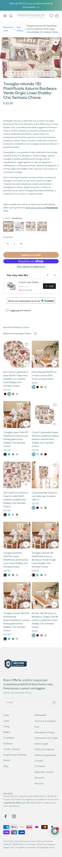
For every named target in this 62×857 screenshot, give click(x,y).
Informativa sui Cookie (46, 737)
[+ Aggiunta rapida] (26, 363)
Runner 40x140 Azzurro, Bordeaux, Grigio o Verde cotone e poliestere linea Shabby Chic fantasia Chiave (45, 620)
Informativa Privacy (44, 732)
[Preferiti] (51, 15)
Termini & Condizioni (45, 721)
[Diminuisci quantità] (7, 243)
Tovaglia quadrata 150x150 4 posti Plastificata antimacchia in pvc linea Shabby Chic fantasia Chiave (15, 559)
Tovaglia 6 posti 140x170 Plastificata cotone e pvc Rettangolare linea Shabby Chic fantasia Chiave (16, 439)
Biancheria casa (8, 29)
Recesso (38, 783)
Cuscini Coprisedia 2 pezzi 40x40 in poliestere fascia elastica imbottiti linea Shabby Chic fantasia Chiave (45, 439)
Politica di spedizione (45, 755)
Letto (6, 720)
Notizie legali (41, 743)
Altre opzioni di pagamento (31, 266)
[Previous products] (47, 275)
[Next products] (55, 275)
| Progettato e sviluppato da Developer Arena (35, 847)
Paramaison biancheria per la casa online (21, 841)
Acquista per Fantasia (14, 754)
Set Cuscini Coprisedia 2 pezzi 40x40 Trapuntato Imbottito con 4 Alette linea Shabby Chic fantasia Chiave (15, 378)
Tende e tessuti (11, 749)
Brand (6, 760)
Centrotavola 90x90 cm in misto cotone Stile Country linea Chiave (44, 375)
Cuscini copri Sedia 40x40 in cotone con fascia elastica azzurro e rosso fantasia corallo (30, 282)
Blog (5, 766)
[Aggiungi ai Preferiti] (26, 345)
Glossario (39, 777)
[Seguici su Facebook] (5, 816)
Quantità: (8, 237)
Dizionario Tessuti (43, 772)
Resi (36, 726)
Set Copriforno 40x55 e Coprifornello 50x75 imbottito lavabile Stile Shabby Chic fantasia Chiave (15, 499)
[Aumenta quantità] (21, 243)
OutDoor (7, 743)
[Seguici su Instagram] (14, 816)
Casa (6, 715)
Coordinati (8, 737)
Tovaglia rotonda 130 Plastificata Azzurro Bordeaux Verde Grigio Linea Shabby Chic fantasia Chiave (44, 559)
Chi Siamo (39, 766)
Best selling (20, 29)
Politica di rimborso (44, 749)
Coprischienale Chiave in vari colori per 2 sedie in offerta (44, 496)
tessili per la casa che (41, 207)
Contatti (38, 760)
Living (6, 726)
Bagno (6, 732)
